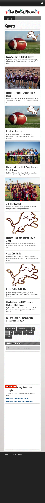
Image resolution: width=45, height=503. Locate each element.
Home (7, 455)
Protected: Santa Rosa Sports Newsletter (19, 401)
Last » (9, 337)
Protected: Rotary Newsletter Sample (19, 389)
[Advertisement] (23, 367)
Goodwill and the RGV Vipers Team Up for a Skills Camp (21, 303)
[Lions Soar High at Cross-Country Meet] (22, 89)
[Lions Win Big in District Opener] (22, 53)
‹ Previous (21, 329)
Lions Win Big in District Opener (20, 57)
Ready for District (14, 131)
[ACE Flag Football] (22, 200)
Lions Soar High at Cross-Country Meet (20, 94)
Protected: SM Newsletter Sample (17, 398)
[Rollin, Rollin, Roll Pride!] (22, 285)
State (20, 455)
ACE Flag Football (13, 204)
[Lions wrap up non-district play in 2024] (22, 234)
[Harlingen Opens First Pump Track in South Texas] (22, 163)
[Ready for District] (22, 127)
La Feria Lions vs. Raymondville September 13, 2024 (19, 319)
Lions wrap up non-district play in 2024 (20, 239)
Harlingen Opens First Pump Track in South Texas (22, 168)
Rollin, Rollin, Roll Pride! (16, 289)
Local (14, 455)
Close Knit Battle (13, 253)
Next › (31, 333)
